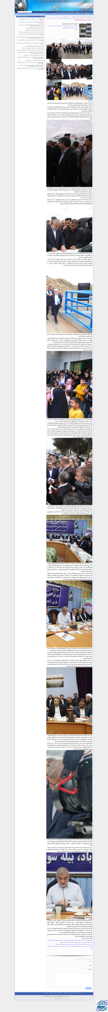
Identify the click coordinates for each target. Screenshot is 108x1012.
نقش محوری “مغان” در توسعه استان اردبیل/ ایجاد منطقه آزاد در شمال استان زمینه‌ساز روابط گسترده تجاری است (70, 940)
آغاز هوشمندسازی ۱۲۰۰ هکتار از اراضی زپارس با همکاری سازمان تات (30, 40)
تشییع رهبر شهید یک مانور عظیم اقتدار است (34, 27)
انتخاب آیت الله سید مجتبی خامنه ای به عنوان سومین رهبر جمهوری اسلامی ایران (30, 69)
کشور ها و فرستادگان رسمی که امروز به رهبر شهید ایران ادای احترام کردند (31, 22)
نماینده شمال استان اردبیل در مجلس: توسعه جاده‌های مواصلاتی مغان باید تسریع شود (76, 942)
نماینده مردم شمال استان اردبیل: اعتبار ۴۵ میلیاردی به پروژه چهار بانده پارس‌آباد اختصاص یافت (73, 944)
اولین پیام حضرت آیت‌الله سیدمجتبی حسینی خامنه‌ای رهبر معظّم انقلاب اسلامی (30, 63)
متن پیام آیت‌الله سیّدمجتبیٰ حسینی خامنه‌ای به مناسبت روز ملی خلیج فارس (30, 43)
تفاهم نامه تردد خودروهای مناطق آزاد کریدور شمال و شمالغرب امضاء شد (31, 34)
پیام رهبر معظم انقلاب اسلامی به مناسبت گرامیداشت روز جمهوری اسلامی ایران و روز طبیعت (30, 58)
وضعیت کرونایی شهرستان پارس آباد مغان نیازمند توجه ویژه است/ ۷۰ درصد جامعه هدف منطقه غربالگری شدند (64, 13)
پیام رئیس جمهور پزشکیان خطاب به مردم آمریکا (33, 55)
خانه (92, 12)
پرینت (76, 29)
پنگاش (55, 997)
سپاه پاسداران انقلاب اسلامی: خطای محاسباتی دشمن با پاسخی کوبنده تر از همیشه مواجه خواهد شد (31, 25)
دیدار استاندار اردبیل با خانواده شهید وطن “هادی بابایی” (32, 48)
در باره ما (57, 12)
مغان (86, 12)
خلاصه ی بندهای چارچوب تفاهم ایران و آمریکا (34, 29)
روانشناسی (77, 12)
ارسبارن (82, 12)
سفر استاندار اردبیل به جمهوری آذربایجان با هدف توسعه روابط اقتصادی (31, 19)
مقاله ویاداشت (71, 12)
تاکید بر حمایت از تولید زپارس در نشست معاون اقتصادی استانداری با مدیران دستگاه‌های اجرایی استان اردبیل (29, 37)
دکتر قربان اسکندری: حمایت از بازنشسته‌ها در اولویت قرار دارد (31, 32)
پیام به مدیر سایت (63, 12)
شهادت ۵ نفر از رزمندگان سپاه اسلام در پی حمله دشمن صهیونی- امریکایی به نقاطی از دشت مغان (30, 53)
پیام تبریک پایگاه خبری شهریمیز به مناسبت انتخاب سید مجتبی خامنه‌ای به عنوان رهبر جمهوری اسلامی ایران (31, 66)
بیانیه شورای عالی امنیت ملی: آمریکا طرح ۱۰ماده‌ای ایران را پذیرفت (30, 50)
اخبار (89, 12)
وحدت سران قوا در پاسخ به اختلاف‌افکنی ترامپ (34, 46)
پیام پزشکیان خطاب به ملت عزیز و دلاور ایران (34, 60)
